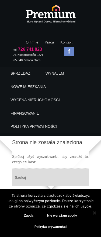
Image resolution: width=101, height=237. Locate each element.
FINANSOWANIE (25, 113)
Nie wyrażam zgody (62, 215)
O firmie (32, 42)
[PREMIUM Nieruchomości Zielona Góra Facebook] (69, 51)
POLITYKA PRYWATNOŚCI (34, 126)
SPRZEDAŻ (20, 73)
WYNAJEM (55, 73)
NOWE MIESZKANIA (28, 87)
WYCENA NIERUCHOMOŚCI (35, 100)
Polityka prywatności (50, 227)
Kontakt (66, 42)
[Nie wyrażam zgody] (94, 213)
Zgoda (28, 215)
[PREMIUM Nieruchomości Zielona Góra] (50, 15)
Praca (49, 42)
